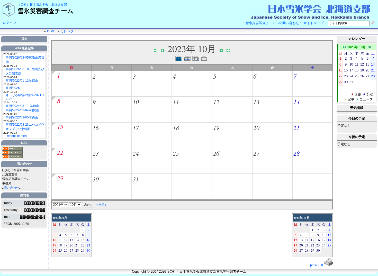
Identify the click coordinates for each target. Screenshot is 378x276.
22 (60, 152)
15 (60, 126)
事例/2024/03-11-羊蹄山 (22, 106)
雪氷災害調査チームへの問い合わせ (272, 23)
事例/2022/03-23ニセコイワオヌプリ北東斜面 (25, 127)
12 (216, 102)
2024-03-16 (10, 121)
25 (176, 153)
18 (176, 127)
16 (96, 127)
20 (256, 127)
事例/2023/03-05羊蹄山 (22, 117)
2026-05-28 (10, 54)
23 (96, 153)
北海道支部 (59, 4)
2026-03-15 (10, 65)
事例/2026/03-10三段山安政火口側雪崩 (25, 71)
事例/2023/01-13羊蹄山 (22, 80)
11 (176, 102)
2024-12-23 (10, 91)
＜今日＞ (101, 205)
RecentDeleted (16, 136)
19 (216, 127)
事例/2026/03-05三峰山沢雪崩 (25, 60)
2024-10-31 (10, 102)
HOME (51, 31)
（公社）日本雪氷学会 (32, 4)
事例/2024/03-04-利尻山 (22, 110)
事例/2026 (13, 88)
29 (60, 178)
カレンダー (68, 31)
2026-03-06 (10, 84)
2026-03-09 (10, 77)
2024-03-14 (10, 132)
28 (296, 153)
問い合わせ (11, 187)
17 (136, 127)
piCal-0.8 (316, 265)
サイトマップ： (315, 23)
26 (216, 153)
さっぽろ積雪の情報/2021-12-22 (25, 97)
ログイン (9, 23)
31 (136, 179)
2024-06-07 (10, 114)
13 (256, 102)
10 (136, 102)
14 (296, 102)
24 (136, 153)
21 (296, 127)
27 (256, 153)
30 (96, 179)
